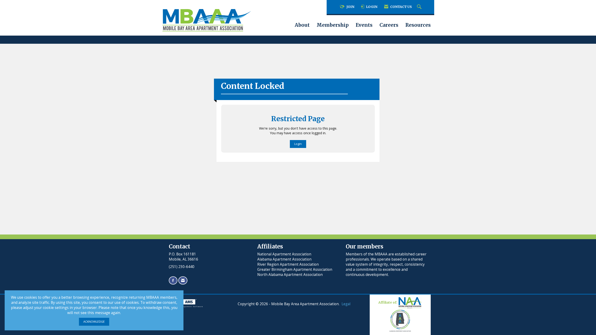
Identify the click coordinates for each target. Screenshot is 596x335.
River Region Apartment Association (288, 264)
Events (364, 25)
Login (298, 144)
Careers (388, 25)
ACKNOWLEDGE (94, 322)
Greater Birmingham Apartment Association (294, 269)
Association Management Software (184, 306)
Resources (418, 25)
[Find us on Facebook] (173, 280)
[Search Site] (420, 7)
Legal (346, 304)
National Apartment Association (284, 254)
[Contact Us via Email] (182, 280)
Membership (333, 25)
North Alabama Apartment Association (290, 274)
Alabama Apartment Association (284, 259)
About (302, 25)
